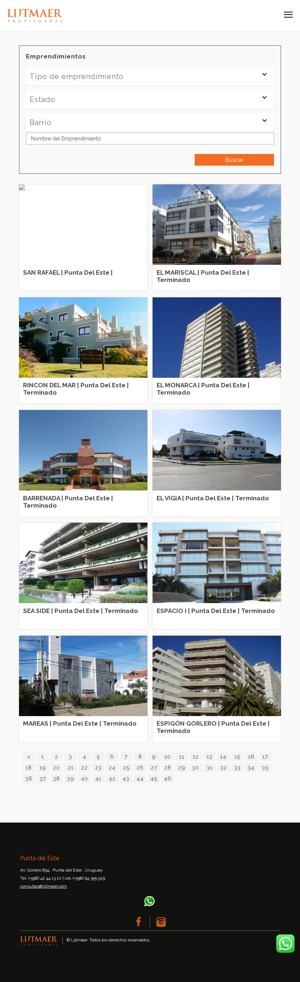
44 (140, 778)
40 (84, 778)
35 (265, 767)
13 (210, 756)
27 (154, 767)
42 (112, 778)
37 (43, 778)
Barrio (41, 122)
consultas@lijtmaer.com (43, 886)
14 (223, 756)
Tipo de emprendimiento (77, 76)
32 (223, 767)
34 (251, 767)
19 (43, 767)
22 (84, 767)
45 (153, 778)
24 (112, 767)
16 (251, 756)
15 (237, 756)
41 (98, 778)
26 (140, 767)
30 (195, 767)
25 (126, 767)
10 (168, 756)
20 (56, 767)
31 (210, 767)
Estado (42, 99)
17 (265, 756)
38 (56, 778)
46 (168, 778)
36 (29, 778)
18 (29, 767)
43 (126, 778)
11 (181, 756)
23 (98, 767)
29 (181, 767)
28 (167, 767)
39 (70, 778)
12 (196, 756)
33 (237, 767)
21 (71, 767)
